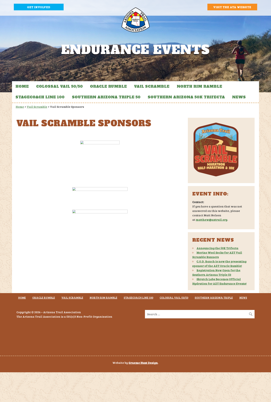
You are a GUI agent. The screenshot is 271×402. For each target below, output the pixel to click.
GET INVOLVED (38, 7)
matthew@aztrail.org (211, 219)
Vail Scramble (151, 86)
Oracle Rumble (108, 86)
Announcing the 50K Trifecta (217, 248)
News (239, 97)
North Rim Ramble (199, 86)
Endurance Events (135, 50)
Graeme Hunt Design (143, 363)
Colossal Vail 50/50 (59, 86)
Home (22, 86)
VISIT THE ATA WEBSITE (232, 7)
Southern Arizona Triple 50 (106, 97)
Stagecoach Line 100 (40, 97)
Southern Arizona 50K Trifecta (186, 97)
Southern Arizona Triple (214, 297)
